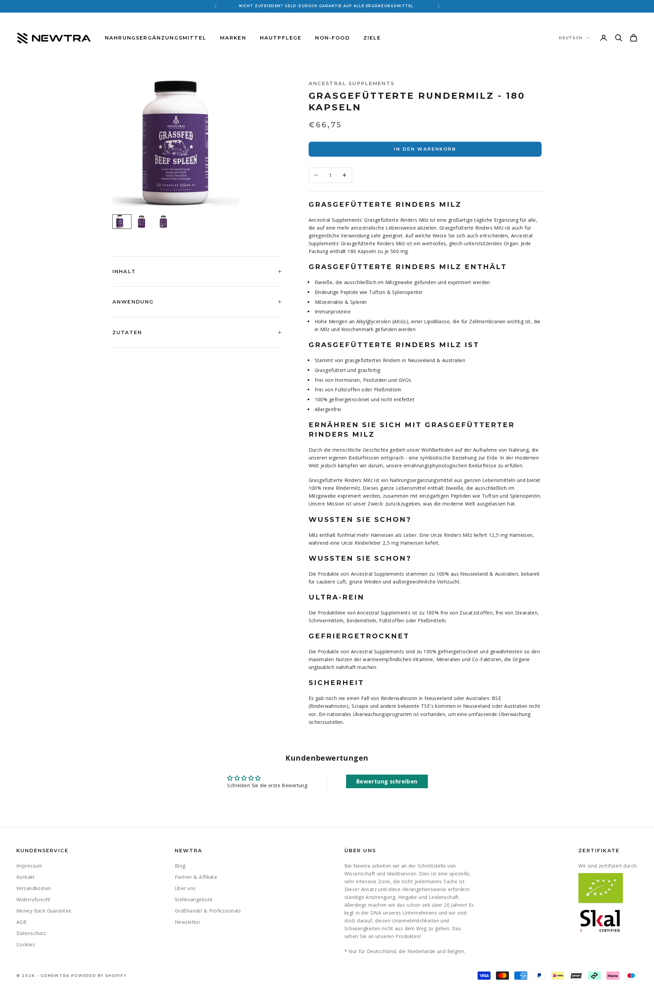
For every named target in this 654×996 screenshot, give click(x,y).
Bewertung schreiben (387, 781)
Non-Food (332, 37)
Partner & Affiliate (196, 877)
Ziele (372, 37)
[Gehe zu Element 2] (143, 221)
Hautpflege (281, 37)
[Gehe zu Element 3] (165, 221)
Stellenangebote (194, 899)
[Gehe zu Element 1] (121, 221)
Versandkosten (33, 888)
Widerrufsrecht (33, 899)
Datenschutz (31, 933)
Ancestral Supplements (351, 83)
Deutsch (570, 37)
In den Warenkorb (425, 149)
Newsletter (187, 922)
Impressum (29, 865)
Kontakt (25, 877)
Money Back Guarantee (43, 910)
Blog (180, 865)
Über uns (185, 888)
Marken (233, 37)
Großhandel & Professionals (208, 910)
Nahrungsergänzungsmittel (155, 37)
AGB (21, 922)
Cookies (25, 944)
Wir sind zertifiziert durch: (608, 865)
